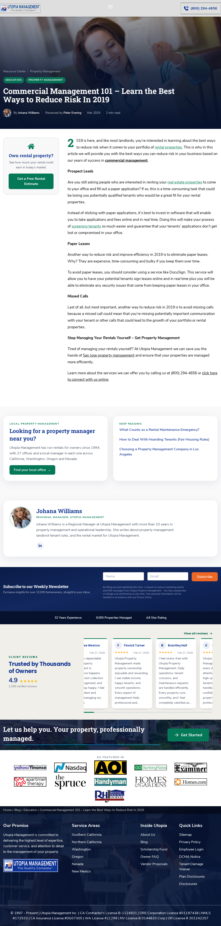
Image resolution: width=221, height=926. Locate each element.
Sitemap (185, 834)
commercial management (126, 160)
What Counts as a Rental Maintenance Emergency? (159, 429)
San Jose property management (108, 355)
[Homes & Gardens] (150, 782)
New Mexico (81, 871)
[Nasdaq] (70, 768)
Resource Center (14, 71)
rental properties (168, 147)
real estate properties (184, 182)
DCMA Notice (189, 856)
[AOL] (110, 768)
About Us (147, 834)
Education (14, 80)
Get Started (191, 735)
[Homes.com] (191, 782)
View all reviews (196, 633)
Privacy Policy (189, 842)
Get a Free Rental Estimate (31, 181)
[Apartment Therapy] (30, 782)
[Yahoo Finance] (30, 768)
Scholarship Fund (153, 849)
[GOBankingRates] (150, 768)
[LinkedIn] (40, 546)
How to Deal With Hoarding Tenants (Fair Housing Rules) (164, 439)
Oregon (77, 856)
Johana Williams (28, 113)
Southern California (86, 834)
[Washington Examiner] (191, 768)
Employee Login (191, 849)
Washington (81, 849)
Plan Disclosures (192, 876)
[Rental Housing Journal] (110, 796)
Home (7, 810)
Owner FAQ (149, 856)
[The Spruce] (70, 782)
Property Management (45, 71)
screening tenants (86, 226)
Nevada (77, 864)
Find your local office (32, 470)
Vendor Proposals (154, 864)
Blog (17, 810)
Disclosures (188, 884)
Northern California (86, 842)
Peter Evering (72, 113)
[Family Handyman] (110, 782)
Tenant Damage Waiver (191, 867)
